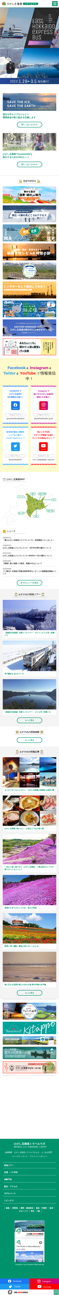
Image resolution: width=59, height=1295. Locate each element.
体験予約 (8, 1179)
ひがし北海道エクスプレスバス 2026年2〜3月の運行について (27, 556)
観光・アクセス (11, 1186)
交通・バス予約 (11, 1172)
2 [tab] (30, 81)
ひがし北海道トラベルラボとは (26, 1152)
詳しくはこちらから (30, 124)
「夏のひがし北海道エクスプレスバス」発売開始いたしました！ (28, 540)
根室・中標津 (41, 1208)
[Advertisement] (29, 1107)
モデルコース (10, 1193)
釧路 (7, 1208)
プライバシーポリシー (38, 1156)
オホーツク (23, 1211)
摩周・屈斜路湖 (27, 1208)
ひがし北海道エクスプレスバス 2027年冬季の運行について (27, 548)
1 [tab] (28, 81)
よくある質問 (46, 1152)
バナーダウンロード (20, 1156)
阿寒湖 (15, 1208)
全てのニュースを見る (29, 583)
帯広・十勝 (35, 1211)
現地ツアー (9, 1165)
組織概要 (8, 1152)
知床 (51, 1208)
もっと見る (29, 720)
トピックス (9, 1200)
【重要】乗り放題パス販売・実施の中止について (22, 563)
